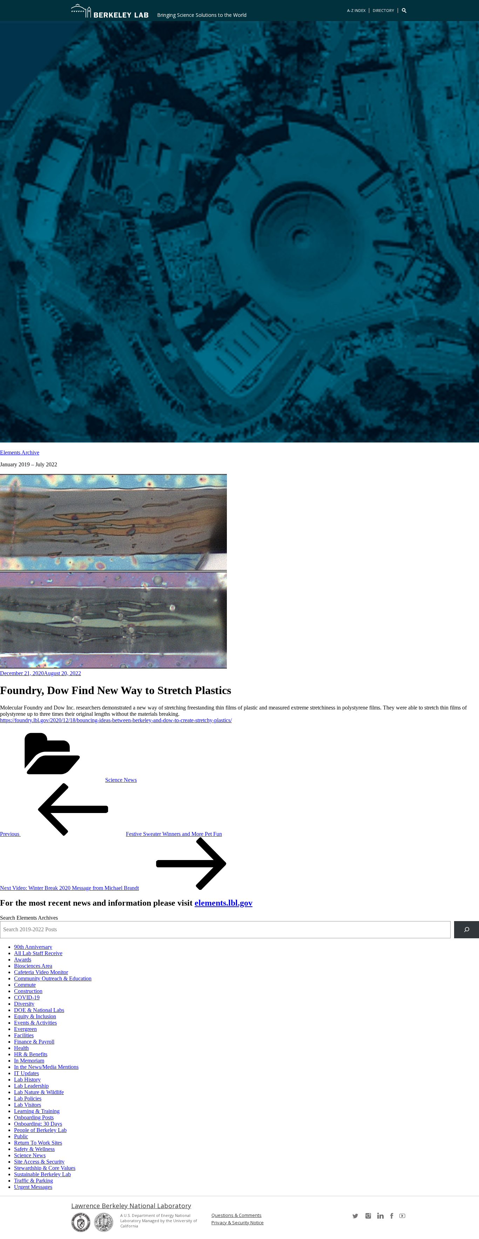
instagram (368, 1218)
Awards (22, 959)
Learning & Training (37, 1111)
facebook (391, 1218)
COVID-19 (27, 997)
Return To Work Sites (38, 1143)
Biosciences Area (33, 966)
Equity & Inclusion (35, 1016)
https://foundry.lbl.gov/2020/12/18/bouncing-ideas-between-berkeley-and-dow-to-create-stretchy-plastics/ (116, 720)
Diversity (24, 1004)
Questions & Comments (236, 1215)
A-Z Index (356, 10)
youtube (403, 1218)
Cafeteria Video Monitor (41, 972)
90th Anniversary (33, 947)
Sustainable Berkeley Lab (42, 1174)
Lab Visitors (27, 1105)
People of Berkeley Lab (40, 1130)
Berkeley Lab (109, 10)
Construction (28, 991)
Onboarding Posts (34, 1117)
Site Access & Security (39, 1162)
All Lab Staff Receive (38, 953)
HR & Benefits (30, 1054)
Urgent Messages (33, 1187)
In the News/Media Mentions (46, 1067)
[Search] (466, 929)
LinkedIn (380, 1218)
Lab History (27, 1080)
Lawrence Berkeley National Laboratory (131, 1205)
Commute (25, 985)
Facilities (24, 1035)
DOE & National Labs (39, 1010)
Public (21, 1136)
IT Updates (26, 1073)
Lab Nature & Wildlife (39, 1092)
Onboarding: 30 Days (38, 1124)
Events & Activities (35, 1023)
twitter (356, 1218)
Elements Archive (19, 452)
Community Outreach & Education (53, 978)
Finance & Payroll (34, 1042)
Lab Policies (27, 1098)
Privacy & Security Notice (237, 1222)
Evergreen (25, 1029)
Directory (383, 10)
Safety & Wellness (34, 1149)
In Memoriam (29, 1061)
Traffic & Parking (33, 1181)
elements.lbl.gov (223, 902)
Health (21, 1048)
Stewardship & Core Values (44, 1168)
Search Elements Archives (29, 918)
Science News (121, 780)
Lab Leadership (31, 1086)
